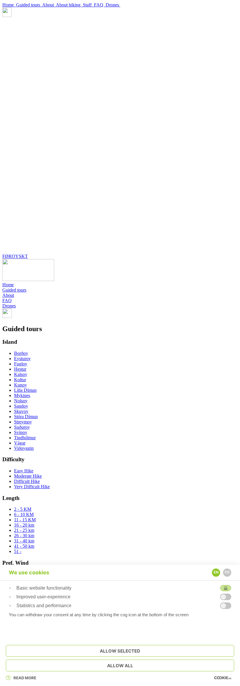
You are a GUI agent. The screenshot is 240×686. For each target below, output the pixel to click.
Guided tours (29, 4)
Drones (113, 4)
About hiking (69, 4)
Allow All (120, 665)
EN (216, 572)
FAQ (100, 4)
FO (227, 572)
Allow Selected (120, 651)
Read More (24, 677)
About (49, 4)
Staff (88, 4)
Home (9, 4)
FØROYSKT (15, 256)
